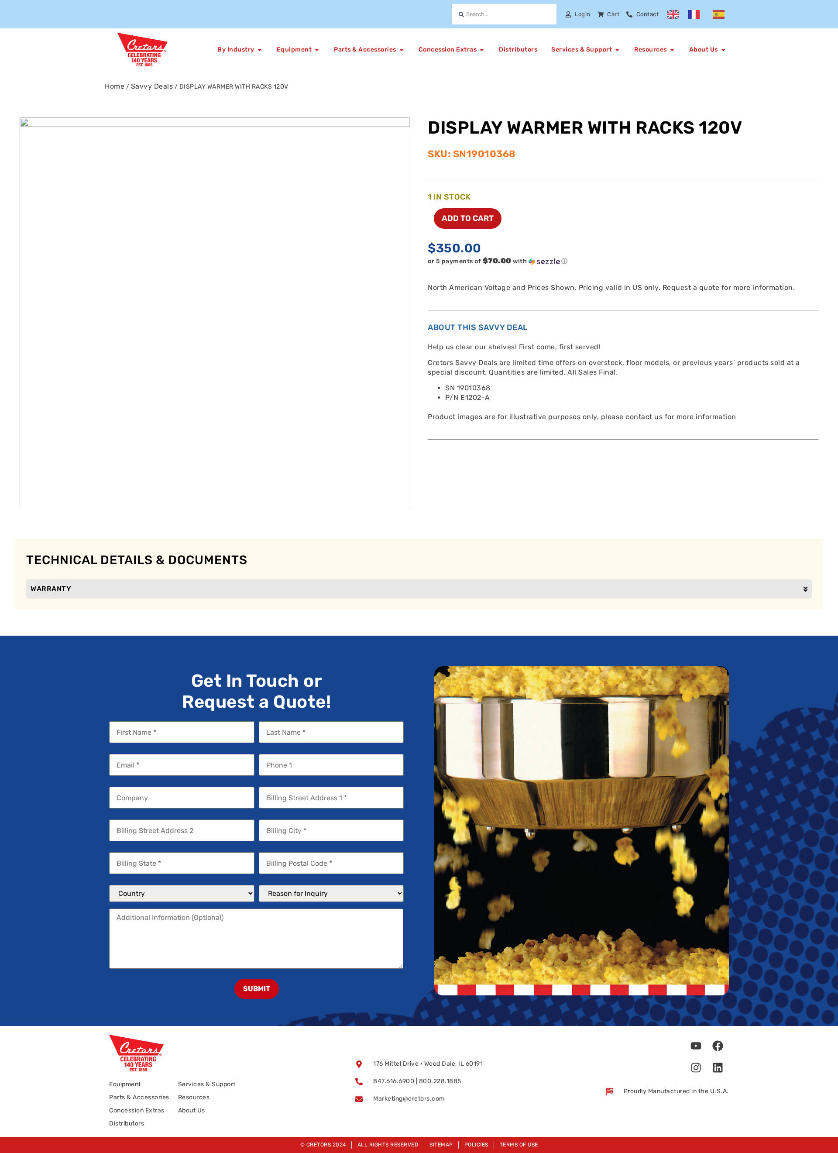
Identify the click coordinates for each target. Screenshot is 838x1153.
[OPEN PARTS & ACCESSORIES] (401, 49)
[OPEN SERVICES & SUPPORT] (617, 49)
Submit (256, 988)
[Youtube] (696, 1046)
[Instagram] (696, 1067)
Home (114, 86)
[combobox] (504, 14)
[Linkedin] (718, 1067)
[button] (605, 261)
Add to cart (468, 218)
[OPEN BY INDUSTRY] (260, 49)
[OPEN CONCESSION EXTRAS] (482, 49)
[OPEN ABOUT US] (723, 49)
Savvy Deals (152, 86)
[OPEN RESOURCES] (672, 49)
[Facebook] (718, 1046)
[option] (695, 14)
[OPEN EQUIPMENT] (317, 49)
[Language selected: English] (700, 14)
